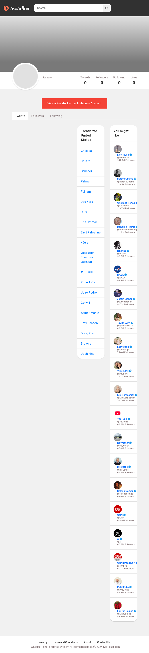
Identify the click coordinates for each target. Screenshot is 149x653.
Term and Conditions (65, 642)
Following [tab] (56, 116)
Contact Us (103, 642)
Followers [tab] (37, 116)
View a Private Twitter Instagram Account (74, 103)
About (87, 642)
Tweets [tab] (20, 116)
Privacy (43, 642)
